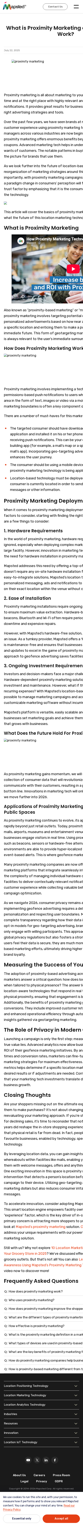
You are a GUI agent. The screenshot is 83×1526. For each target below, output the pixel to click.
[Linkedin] (45, 1460)
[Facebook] (54, 1460)
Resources (11, 1423)
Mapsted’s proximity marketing (40, 1227)
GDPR (59, 1481)
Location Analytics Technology (24, 1404)
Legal (24, 1481)
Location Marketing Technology (25, 1395)
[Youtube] (28, 1460)
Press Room (61, 1475)
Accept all (61, 1518)
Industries (10, 1414)
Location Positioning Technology (26, 1386)
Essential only (21, 1518)
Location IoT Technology (20, 1442)
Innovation (11, 1433)
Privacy (41, 1481)
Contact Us (55, 6)
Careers (39, 1475)
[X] (37, 1460)
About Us (19, 1475)
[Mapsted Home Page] (14, 5)
